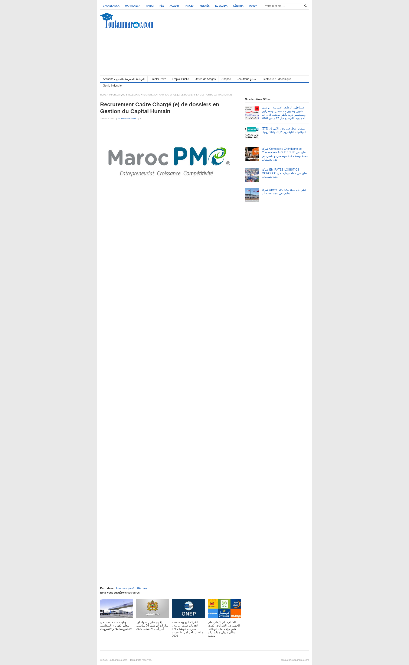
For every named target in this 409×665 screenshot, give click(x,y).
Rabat (150, 5)
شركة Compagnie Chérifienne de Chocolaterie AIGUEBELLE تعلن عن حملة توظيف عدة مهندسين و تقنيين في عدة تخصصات (285, 154)
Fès (162, 5)
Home (103, 95)
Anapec (226, 79)
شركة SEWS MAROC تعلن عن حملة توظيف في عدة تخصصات (284, 191)
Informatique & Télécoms (124, 95)
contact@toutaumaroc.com (295, 660)
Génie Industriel (112, 85)
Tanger (189, 5)
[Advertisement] (231, 42)
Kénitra (238, 5)
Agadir (174, 5)
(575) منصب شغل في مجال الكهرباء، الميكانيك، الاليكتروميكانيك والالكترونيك (284, 130)
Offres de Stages (205, 79)
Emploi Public (180, 79)
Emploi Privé (158, 79)
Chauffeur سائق (246, 79)
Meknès (205, 5)
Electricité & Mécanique (276, 79)
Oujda (253, 5)
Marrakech (132, 5)
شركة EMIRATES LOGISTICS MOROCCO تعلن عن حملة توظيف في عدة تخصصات (284, 173)
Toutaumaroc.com (117, 660)
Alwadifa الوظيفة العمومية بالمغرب (124, 79)
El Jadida (221, 5)
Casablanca (111, 5)
